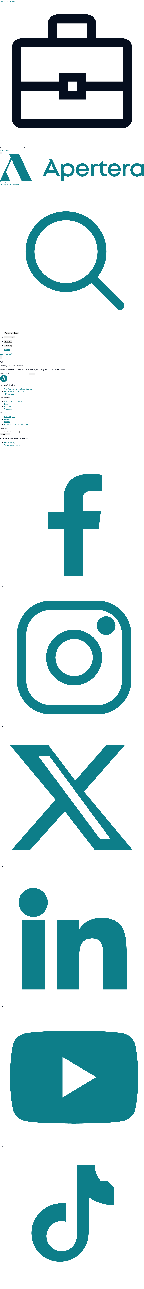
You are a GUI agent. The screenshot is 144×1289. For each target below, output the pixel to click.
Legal (6, 404)
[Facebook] (74, 586)
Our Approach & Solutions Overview (18, 389)
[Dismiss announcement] (1, 153)
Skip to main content (8, 1)
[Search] (72, 329)
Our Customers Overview (14, 401)
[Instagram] (74, 726)
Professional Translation (14, 391)
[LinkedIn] (74, 1006)
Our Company (9, 417)
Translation (8, 409)
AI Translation (9, 394)
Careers (7, 422)
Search (32, 374)
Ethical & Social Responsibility (16, 424)
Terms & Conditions (12, 445)
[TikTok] (74, 1286)
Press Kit (7, 419)
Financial (7, 406)
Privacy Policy (9, 442)
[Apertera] (3, 381)
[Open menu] (1, 357)
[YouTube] (74, 1146)
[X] (74, 866)
